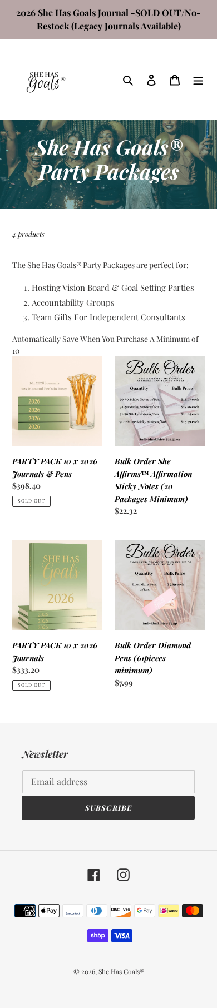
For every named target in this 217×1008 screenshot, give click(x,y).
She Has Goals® (121, 971)
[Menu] (198, 79)
